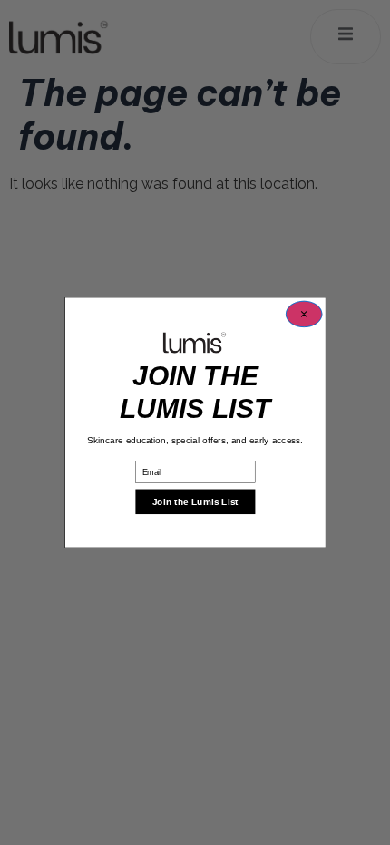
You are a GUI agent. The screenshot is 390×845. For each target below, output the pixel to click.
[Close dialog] (303, 314)
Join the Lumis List (194, 501)
